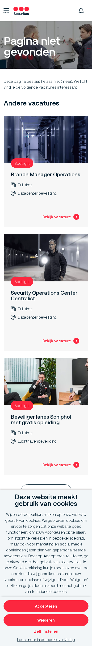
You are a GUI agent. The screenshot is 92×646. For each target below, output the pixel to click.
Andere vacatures (31, 103)
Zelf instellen (46, 631)
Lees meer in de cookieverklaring (46, 639)
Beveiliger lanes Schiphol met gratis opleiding (41, 419)
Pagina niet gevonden (32, 46)
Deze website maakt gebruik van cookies (46, 500)
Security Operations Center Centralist (44, 295)
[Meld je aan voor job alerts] (81, 10)
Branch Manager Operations (45, 174)
